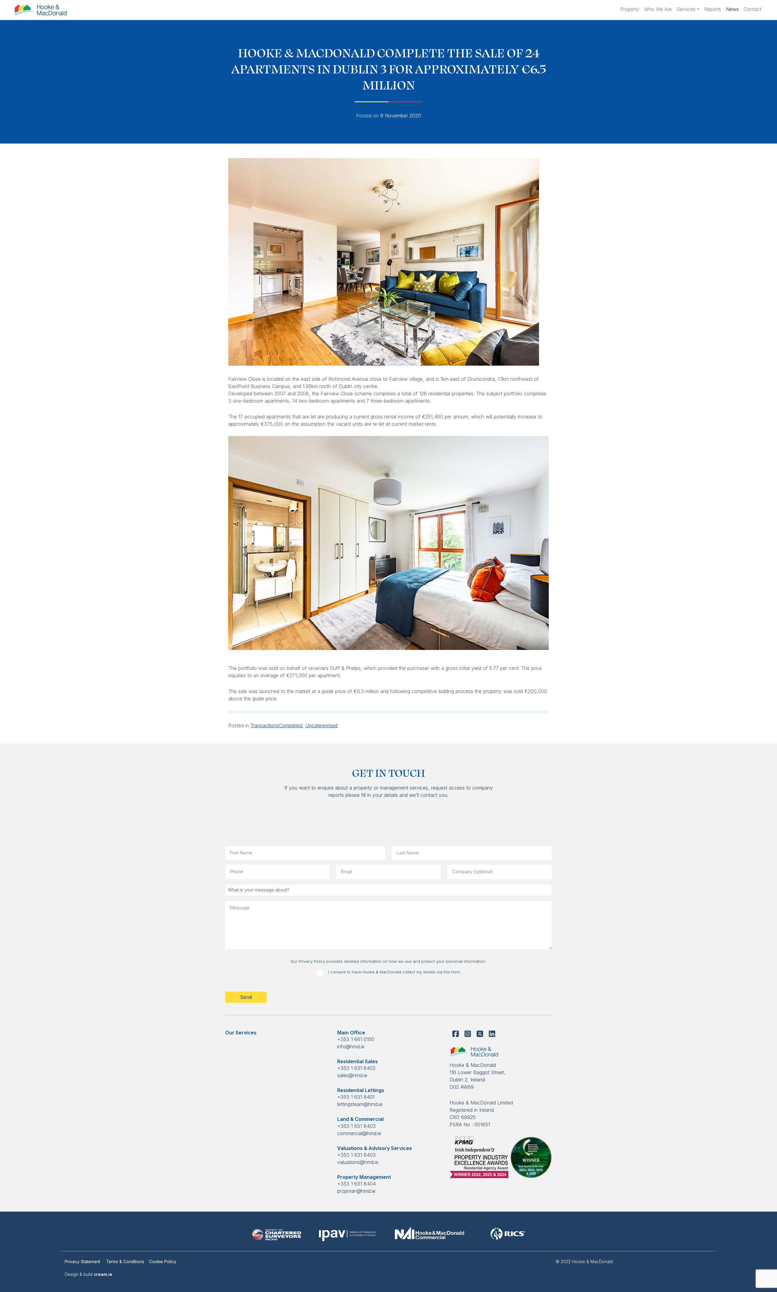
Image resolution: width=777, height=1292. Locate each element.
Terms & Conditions (125, 1261)
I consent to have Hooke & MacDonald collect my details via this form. (394, 972)
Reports (712, 9)
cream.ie (103, 1274)
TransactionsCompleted (276, 725)
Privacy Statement (83, 1261)
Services (686, 9)
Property (629, 9)
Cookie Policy (162, 1261)
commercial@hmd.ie (359, 1133)
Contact (752, 9)
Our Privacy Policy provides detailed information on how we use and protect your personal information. (388, 961)
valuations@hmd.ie (357, 1162)
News (732, 9)
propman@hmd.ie (356, 1191)
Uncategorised (321, 725)
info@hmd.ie (351, 1046)
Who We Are (658, 9)
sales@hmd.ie (352, 1075)
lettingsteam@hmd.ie (359, 1104)
